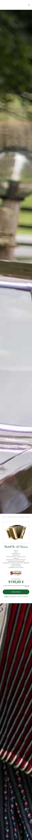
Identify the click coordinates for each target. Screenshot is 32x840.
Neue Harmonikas (12, 517)
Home (3, 517)
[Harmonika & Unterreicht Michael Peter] (16, 5)
